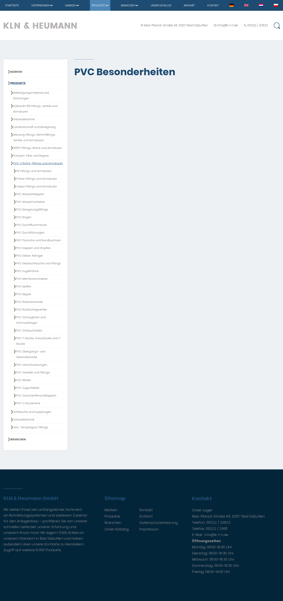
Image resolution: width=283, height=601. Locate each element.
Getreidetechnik (24, 119)
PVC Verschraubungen (31, 365)
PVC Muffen (23, 286)
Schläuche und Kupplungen (32, 412)
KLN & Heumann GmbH (30, 498)
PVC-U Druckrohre (28, 403)
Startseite (12, 5)
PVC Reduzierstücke (29, 302)
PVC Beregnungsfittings (32, 209)
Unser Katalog (161, 5)
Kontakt (213, 5)
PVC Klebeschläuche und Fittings (38, 263)
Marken (70, 5)
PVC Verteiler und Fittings (33, 372)
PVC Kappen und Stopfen (33, 248)
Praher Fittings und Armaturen (36, 179)
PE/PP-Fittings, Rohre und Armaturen (37, 148)
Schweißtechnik (23, 420)
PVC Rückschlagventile (31, 309)
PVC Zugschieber (27, 388)
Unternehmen (40, 5)
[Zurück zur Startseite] (40, 25)
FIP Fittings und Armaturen (34, 171)
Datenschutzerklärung (158, 522)
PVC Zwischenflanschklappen (36, 395)
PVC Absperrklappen (30, 194)
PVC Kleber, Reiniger (29, 256)
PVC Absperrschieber (30, 202)
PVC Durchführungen (30, 233)
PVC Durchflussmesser (31, 225)
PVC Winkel (23, 380)
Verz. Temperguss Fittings (30, 427)
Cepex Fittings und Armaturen (36, 186)
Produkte (98, 5)
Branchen (128, 5)
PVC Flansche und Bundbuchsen (38, 240)
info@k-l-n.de (227, 25)
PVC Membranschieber (32, 279)
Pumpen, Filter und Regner (31, 156)
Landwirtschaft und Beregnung (34, 127)
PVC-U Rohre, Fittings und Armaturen (38, 163)
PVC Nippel (23, 294)
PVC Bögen (23, 217)
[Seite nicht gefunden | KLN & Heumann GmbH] (231, 5)
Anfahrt (189, 5)
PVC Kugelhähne (27, 271)
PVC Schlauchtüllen (29, 330)
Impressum (149, 529)
